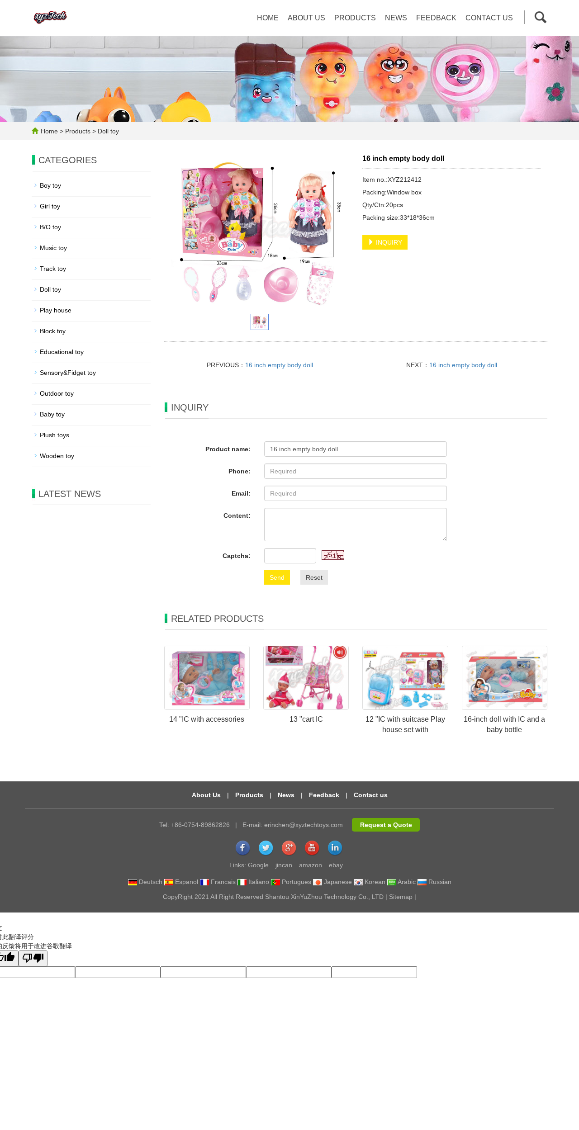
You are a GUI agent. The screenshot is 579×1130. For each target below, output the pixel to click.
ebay (336, 865)
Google (258, 865)
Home (268, 18)
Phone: (239, 471)
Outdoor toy (57, 393)
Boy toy (50, 185)
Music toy (53, 247)
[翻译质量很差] (33, 958)
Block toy (53, 331)
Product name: (228, 449)
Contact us (489, 18)
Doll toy (107, 131)
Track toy (53, 268)
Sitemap (401, 896)
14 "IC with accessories (206, 719)
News (396, 18)
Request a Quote (386, 824)
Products (355, 18)
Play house (55, 310)
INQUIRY (388, 242)
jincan (283, 865)
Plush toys (54, 435)
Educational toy (62, 351)
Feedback (436, 18)
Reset (314, 577)
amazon (310, 865)
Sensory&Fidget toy (68, 372)
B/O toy (50, 227)
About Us (206, 795)
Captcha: (237, 555)
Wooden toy (57, 455)
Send (277, 577)
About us (306, 18)
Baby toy (52, 414)
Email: (241, 493)
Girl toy (50, 206)
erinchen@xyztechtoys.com (303, 824)
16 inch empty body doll (279, 365)
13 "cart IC (306, 719)
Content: (237, 515)
